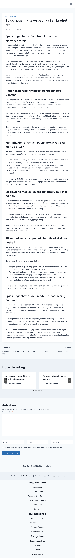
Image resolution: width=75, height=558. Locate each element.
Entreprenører (37, 554)
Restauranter (37, 492)
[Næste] (69, 380)
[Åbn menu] (71, 3)
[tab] (33, 390)
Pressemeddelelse (37, 541)
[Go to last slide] (5, 380)
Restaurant (37, 487)
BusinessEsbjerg (37, 531)
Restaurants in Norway (37, 500)
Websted (55, 442)
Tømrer (37, 550)
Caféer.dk (37, 509)
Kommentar (7, 412)
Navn (6, 442)
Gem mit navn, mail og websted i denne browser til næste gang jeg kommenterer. (33, 448)
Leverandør (37, 545)
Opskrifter (13, 16)
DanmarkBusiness (37, 519)
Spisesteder (37, 505)
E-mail (30, 442)
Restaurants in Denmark (37, 496)
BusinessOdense (37, 527)
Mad (6, 16)
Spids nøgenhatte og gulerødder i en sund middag (18, 351)
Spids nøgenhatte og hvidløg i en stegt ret (56, 349)
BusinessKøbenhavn (37, 523)
